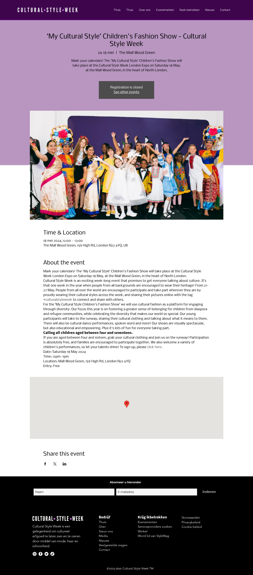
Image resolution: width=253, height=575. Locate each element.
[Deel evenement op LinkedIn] (64, 463)
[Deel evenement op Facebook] (45, 463)
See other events (126, 92)
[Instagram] (35, 554)
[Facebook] (40, 554)
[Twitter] (46, 554)
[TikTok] (52, 554)
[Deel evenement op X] (55, 463)
